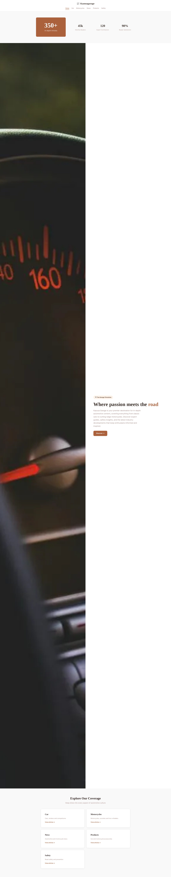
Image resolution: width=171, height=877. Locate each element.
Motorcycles (80, 8)
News (89, 8)
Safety (103, 8)
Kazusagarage (85, 3)
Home (67, 8)
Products (96, 8)
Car (73, 8)
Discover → (100, 433)
